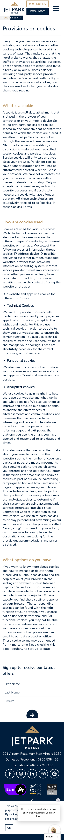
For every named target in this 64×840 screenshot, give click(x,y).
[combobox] (52, 836)
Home (5, 18)
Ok (9, 827)
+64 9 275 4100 (41, 765)
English (50, 836)
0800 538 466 (48, 759)
